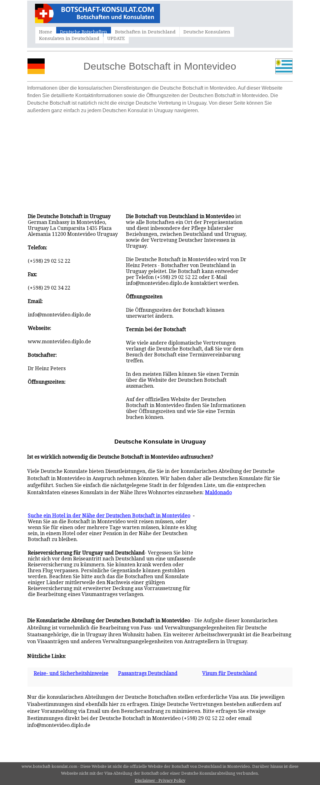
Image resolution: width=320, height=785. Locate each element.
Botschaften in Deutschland (145, 31)
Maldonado (218, 492)
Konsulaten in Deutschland (69, 38)
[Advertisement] (160, 160)
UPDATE (116, 38)
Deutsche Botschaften (83, 31)
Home (45, 31)
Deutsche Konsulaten (206, 31)
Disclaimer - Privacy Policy (160, 780)
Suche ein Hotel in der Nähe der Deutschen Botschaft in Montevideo (109, 516)
